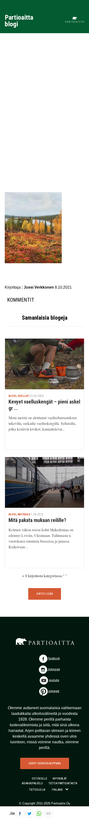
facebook (53, 658)
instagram (53, 669)
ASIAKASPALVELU (32, 783)
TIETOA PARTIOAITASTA (62, 783)
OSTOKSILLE (39, 778)
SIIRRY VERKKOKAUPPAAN (44, 763)
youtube (53, 680)
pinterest (53, 691)
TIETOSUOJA (37, 789)
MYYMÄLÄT (60, 778)
